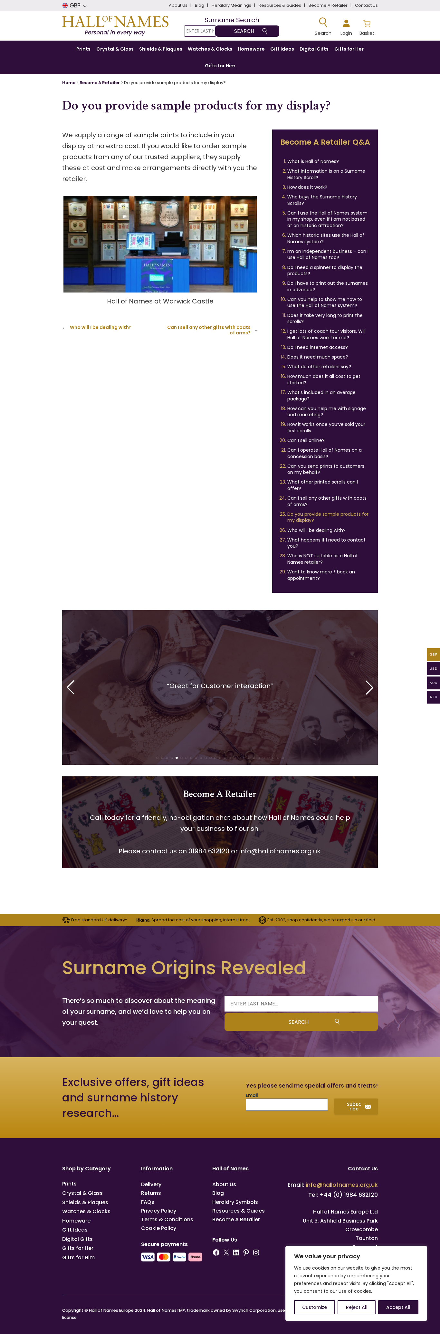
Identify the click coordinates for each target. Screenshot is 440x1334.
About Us (224, 1184)
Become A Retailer (100, 83)
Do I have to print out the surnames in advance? (327, 286)
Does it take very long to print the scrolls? (325, 318)
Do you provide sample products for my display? (327, 517)
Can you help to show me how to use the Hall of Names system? (324, 302)
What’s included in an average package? (321, 395)
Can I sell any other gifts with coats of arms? (209, 330)
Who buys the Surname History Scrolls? (322, 200)
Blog (218, 1193)
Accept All (398, 1307)
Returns (151, 1193)
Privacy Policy (158, 1210)
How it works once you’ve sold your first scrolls (326, 427)
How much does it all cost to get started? (323, 379)
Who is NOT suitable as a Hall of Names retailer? (322, 558)
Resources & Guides (238, 1210)
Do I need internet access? (317, 347)
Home (68, 83)
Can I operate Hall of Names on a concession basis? (324, 453)
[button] (157, 758)
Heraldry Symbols (235, 1202)
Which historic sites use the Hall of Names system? (325, 238)
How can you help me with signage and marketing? (326, 411)
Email (252, 1095)
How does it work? (307, 187)
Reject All (357, 1307)
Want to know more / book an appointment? (321, 575)
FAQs (147, 1202)
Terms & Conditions (167, 1219)
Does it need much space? (317, 357)
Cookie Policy (158, 1228)
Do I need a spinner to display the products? (324, 270)
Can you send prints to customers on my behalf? (325, 469)
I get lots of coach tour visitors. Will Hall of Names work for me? (326, 334)
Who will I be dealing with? (100, 327)
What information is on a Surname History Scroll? (326, 174)
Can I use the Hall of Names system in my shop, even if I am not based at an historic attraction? (327, 219)
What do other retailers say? (319, 366)
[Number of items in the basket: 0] (367, 26)
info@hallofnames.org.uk (279, 851)
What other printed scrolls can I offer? (322, 485)
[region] (356, 1283)
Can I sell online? (306, 440)
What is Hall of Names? (313, 161)
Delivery (151, 1184)
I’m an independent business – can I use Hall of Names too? (327, 254)
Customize (314, 1307)
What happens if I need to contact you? (326, 543)
